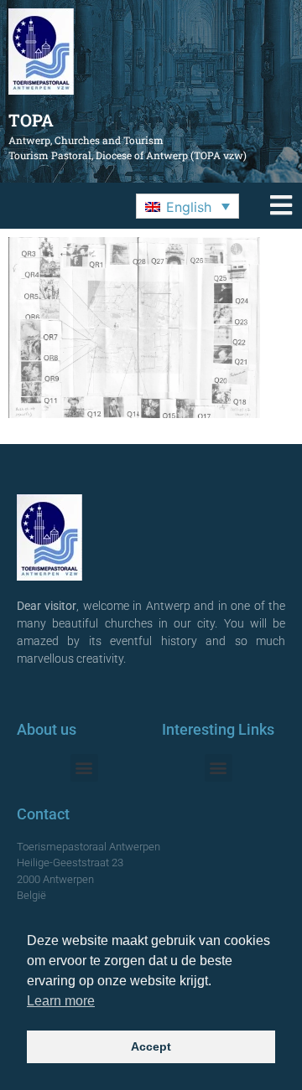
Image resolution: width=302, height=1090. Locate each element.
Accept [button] (151, 1046)
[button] (187, 206)
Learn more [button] (61, 1001)
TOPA (31, 120)
